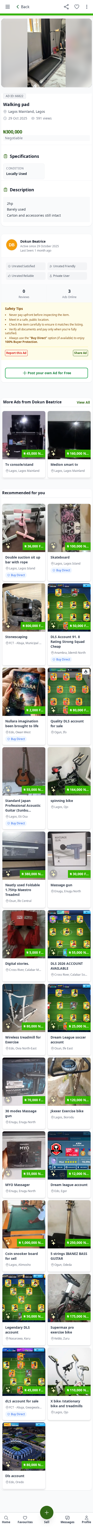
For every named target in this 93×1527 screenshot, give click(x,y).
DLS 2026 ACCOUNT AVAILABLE (67, 966)
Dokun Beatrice (33, 241)
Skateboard (60, 557)
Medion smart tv (64, 464)
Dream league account (69, 1184)
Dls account (14, 1476)
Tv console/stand (19, 464)
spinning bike (62, 800)
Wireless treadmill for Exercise (23, 1039)
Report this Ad (16, 353)
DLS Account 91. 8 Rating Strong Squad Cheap (68, 641)
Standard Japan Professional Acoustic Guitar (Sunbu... (23, 805)
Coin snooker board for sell (21, 1256)
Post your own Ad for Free (49, 373)
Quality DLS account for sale (67, 723)
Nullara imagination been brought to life (21, 723)
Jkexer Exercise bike (67, 1111)
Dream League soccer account (68, 1039)
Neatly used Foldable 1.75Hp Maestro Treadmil (22, 890)
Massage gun (61, 885)
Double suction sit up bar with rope (22, 559)
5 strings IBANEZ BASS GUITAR (69, 1256)
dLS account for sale (21, 1401)
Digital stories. (17, 963)
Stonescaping (16, 636)
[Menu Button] (7, 7)
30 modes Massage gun (20, 1113)
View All (83, 402)
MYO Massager (17, 1184)
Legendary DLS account (17, 1329)
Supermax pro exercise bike (62, 1329)
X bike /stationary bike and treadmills (67, 1403)
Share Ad (80, 353)
